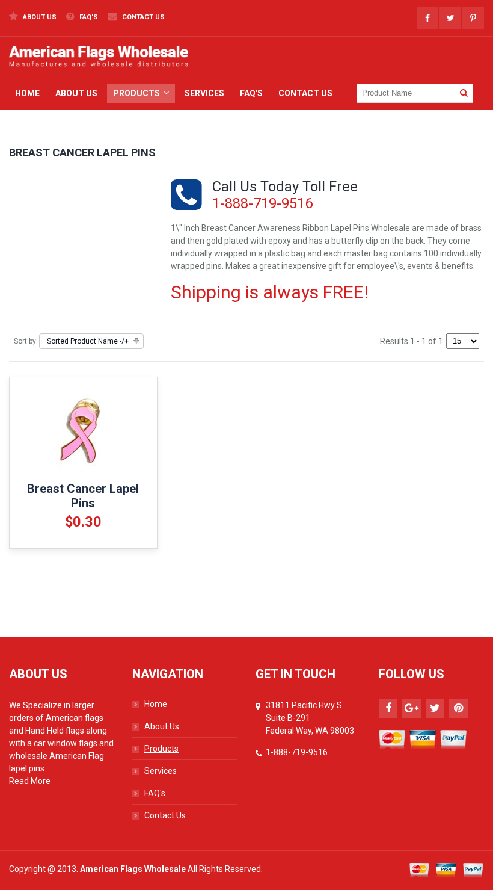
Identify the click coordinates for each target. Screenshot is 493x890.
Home (155, 704)
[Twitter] (435, 708)
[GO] (463, 93)
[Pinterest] (458, 708)
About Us (39, 17)
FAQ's (88, 17)
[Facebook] (388, 708)
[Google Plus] (411, 708)
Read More (30, 781)
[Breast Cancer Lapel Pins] (83, 430)
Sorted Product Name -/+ (88, 341)
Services (160, 771)
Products (161, 748)
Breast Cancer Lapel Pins (83, 495)
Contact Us (142, 17)
